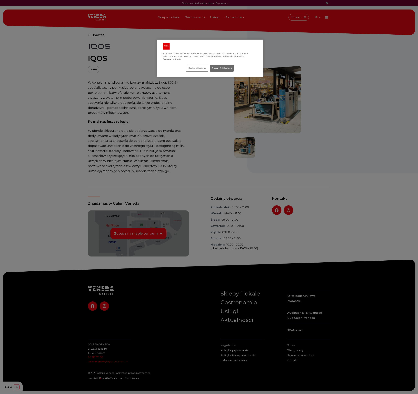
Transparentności (172, 59)
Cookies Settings (197, 68)
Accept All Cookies (222, 68)
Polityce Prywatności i (233, 56)
